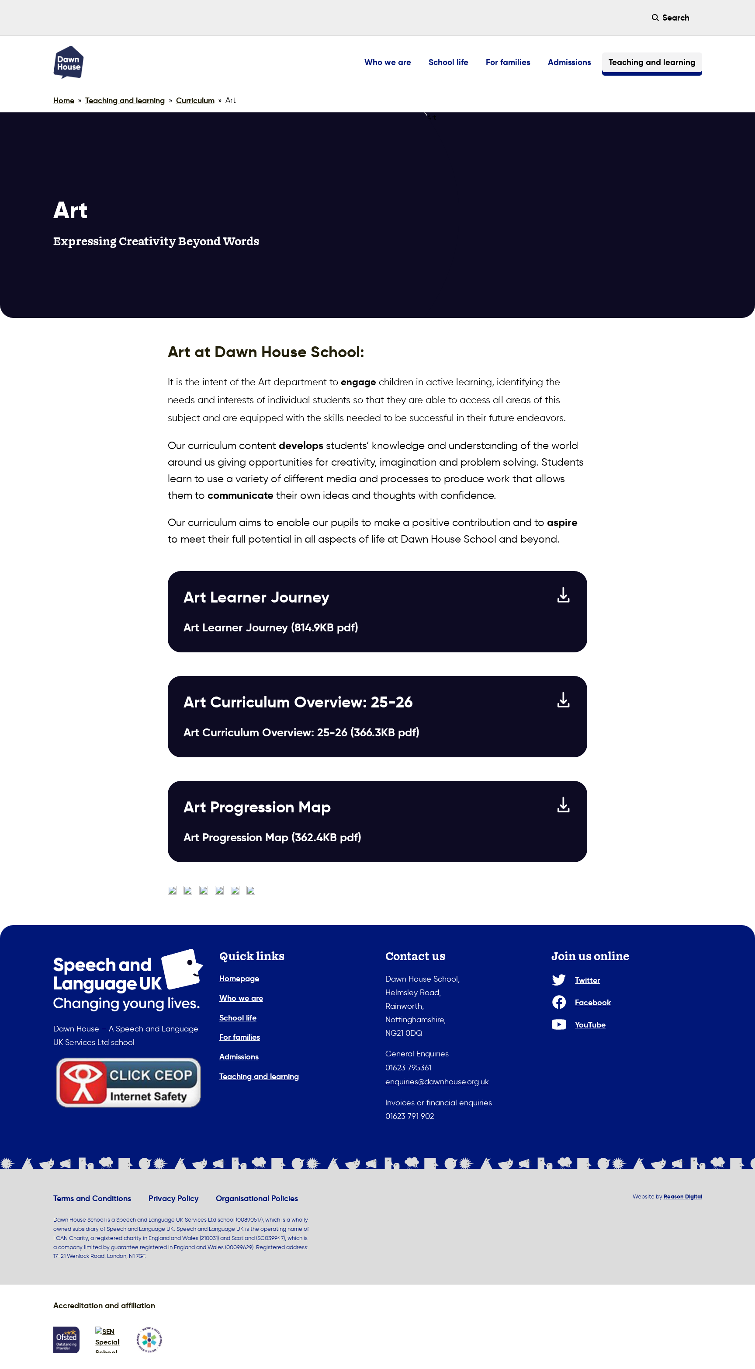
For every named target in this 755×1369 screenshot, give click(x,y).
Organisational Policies (257, 1198)
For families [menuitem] (508, 62)
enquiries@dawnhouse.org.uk (437, 1082)
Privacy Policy (173, 1198)
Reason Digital (683, 1196)
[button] (671, 18)
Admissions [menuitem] (569, 62)
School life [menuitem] (448, 62)
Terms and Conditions (92, 1198)
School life (237, 1018)
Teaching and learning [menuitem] (652, 62)
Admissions (239, 1057)
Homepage (239, 978)
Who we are (241, 998)
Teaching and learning (259, 1076)
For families (239, 1037)
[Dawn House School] (68, 62)
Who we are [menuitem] (387, 62)
